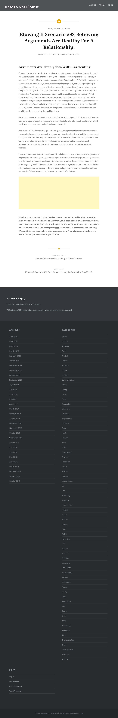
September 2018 (15, 438)
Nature (64, 524)
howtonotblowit (55, 54)
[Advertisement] (59, 193)
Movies (65, 520)
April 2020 (13, 346)
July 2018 (13, 447)
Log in (11, 677)
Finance (65, 438)
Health (64, 467)
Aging (64, 351)
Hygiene (65, 476)
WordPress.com (77, 713)
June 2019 (13, 394)
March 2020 (14, 351)
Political (65, 548)
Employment (67, 418)
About (92, 5)
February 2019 (15, 414)
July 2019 (13, 390)
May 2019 (13, 399)
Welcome (65, 654)
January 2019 (14, 418)
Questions (66, 563)
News (64, 529)
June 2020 (13, 337)
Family (64, 433)
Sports (64, 611)
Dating (64, 390)
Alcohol (65, 356)
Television (66, 630)
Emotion (65, 414)
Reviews (65, 587)
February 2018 (15, 471)
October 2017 (14, 481)
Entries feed (14, 681)
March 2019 (14, 409)
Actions (65, 341)
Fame (64, 428)
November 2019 (15, 370)
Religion (65, 577)
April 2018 (13, 462)
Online (64, 534)
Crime (64, 385)
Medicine (65, 500)
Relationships (67, 572)
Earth (64, 399)
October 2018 (14, 433)
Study (64, 616)
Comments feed (15, 686)
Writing (65, 659)
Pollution (65, 553)
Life (50, 29)
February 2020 (15, 356)
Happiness (66, 462)
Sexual (64, 597)
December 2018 (15, 423)
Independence (67, 481)
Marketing (66, 495)
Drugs (64, 394)
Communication (68, 380)
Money (64, 515)
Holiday (65, 471)
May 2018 (13, 457)
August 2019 (14, 385)
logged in (20, 304)
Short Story (66, 601)
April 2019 (13, 404)
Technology (66, 625)
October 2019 (14, 375)
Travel (64, 645)
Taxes (64, 621)
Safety (64, 592)
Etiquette (65, 423)
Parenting (66, 539)
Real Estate (66, 568)
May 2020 (13, 341)
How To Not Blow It (22, 7)
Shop (110, 5)
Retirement (66, 582)
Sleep (64, 606)
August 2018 (14, 442)
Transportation (68, 640)
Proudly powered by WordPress (46, 713)
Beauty (64, 361)
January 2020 (14, 361)
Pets (63, 544)
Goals (64, 447)
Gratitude (65, 457)
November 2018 (15, 428)
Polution (65, 558)
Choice (64, 370)
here (88, 221)
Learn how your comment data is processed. (55, 310)
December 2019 (15, 365)
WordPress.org (15, 691)
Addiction (65, 346)
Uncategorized (67, 649)
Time (64, 635)
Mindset (65, 510)
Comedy (65, 375)
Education (66, 409)
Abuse (64, 337)
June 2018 (13, 452)
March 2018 (14, 467)
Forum (102, 5)
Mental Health (61, 29)
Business (65, 365)
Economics (66, 404)
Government (67, 452)
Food (64, 442)
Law (63, 486)
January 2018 (14, 476)
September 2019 (15, 380)
